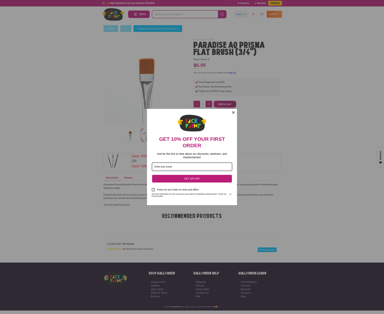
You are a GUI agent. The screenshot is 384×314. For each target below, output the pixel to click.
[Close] (233, 112)
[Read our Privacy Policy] (230, 194)
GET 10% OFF (192, 178)
